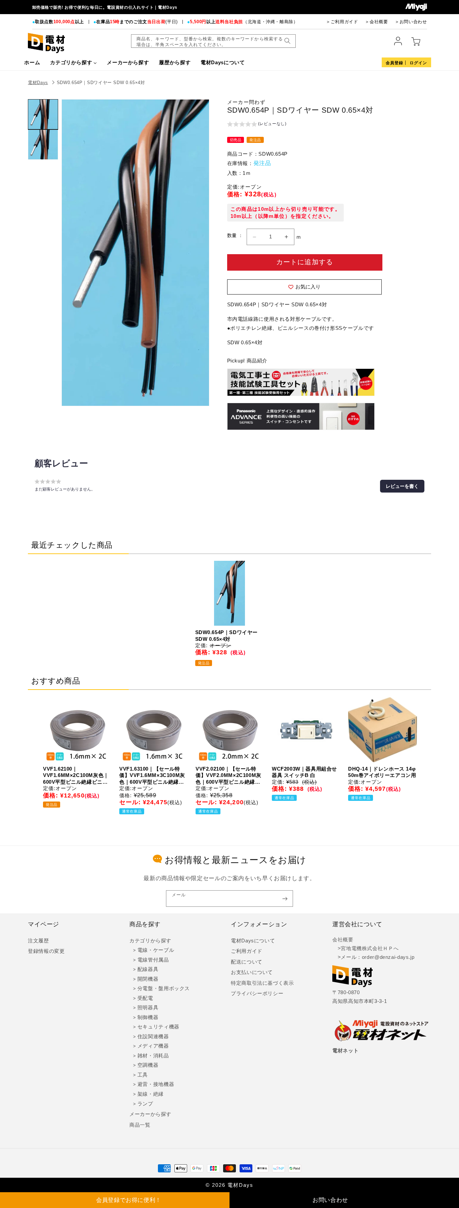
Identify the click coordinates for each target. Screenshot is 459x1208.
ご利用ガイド (246, 951)
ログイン (418, 63)
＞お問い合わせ (411, 21)
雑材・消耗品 (153, 1055)
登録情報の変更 (46, 951)
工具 (142, 1075)
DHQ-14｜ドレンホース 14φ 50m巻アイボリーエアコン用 (382, 772)
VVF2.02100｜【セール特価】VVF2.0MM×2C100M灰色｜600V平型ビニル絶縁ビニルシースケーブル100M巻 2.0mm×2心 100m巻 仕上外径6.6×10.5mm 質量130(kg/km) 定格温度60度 (228, 775)
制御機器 (148, 1017)
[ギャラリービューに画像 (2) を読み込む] (43, 144)
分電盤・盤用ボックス (163, 988)
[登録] (285, 898)
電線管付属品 (153, 960)
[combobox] (213, 41)
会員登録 (394, 63)
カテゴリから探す (150, 940)
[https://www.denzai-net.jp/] (381, 1031)
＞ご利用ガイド (342, 21)
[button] (257, 124)
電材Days (38, 82)
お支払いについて (252, 972)
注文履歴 (38, 940)
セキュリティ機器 (158, 1026)
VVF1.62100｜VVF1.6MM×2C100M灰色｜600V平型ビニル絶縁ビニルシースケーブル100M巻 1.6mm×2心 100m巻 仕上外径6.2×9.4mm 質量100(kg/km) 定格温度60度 (76, 775)
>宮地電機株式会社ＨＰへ (365, 948)
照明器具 (148, 1007)
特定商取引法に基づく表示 (262, 983)
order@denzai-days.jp (388, 957)
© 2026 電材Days (229, 1185)
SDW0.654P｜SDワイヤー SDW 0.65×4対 (101, 82)
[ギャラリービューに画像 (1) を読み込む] (43, 114)
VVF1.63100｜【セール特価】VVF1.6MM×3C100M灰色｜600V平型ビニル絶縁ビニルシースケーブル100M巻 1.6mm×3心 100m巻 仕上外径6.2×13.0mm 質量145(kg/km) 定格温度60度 (152, 775)
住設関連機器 (153, 1036)
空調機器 (148, 1065)
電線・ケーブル (155, 950)
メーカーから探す (150, 1114)
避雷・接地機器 (155, 1084)
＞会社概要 (376, 21)
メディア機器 (153, 1046)
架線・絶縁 (150, 1094)
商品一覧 (140, 1125)
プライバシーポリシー (257, 993)
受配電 (145, 998)
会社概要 (342, 939)
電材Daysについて (253, 940)
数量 (232, 235)
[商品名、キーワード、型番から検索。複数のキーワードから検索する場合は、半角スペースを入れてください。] (287, 41)
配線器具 (148, 969)
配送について (246, 962)
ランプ (145, 1103)
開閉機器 (148, 979)
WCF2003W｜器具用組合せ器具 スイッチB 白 (304, 772)
